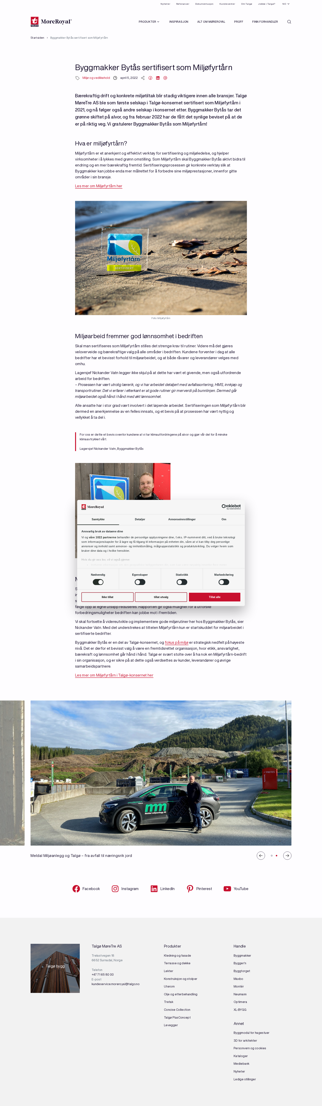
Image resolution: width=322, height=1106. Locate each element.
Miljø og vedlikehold (96, 77)
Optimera (240, 1001)
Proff (238, 21)
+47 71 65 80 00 (103, 974)
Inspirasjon (178, 21)
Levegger (171, 1025)
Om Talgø (246, 4)
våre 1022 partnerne (102, 537)
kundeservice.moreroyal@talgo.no (116, 983)
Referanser (182, 4)
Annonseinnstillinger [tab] (182, 519)
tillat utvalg (161, 597)
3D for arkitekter (245, 1040)
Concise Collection (177, 1009)
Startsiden (37, 37)
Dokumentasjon (204, 4)
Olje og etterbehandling (180, 994)
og (185, 978)
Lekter (168, 970)
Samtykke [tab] (98, 519)
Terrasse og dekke (177, 963)
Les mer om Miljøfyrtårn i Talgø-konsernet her (114, 675)
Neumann (240, 994)
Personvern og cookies (250, 1048)
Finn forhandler (265, 21)
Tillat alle (214, 597)
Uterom (169, 986)
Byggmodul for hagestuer (251, 1032)
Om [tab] (224, 519)
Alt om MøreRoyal (211, 21)
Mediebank (241, 1063)
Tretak (168, 1001)
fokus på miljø (176, 642)
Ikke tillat (107, 597)
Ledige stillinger (245, 1079)
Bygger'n (240, 963)
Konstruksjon (173, 978)
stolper (191, 978)
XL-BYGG (240, 1009)
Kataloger (241, 1055)
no (284, 4)
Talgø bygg (55, 967)
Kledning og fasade (177, 955)
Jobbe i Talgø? (266, 4)
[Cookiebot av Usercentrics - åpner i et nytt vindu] (224, 507)
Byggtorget (242, 970)
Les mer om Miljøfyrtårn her (98, 186)
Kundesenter (227, 4)
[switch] (140, 582)
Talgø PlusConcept (177, 1017)
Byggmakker (242, 955)
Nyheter (165, 4)
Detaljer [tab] (140, 519)
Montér (239, 986)
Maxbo (238, 978)
